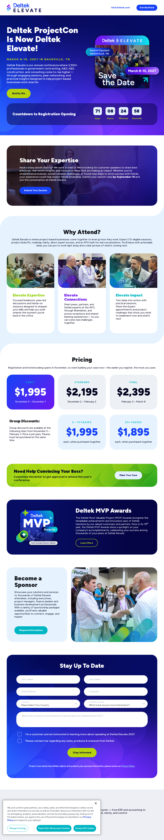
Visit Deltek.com (120, 7)
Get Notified (147, 7)
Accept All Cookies (84, 828)
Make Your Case (128, 475)
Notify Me (18, 93)
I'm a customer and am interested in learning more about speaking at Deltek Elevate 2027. (80, 734)
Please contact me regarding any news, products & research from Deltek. (70, 740)
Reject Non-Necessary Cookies (54, 828)
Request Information (31, 630)
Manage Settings (17, 828)
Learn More (86, 543)
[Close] (95, 803)
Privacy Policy (128, 766)
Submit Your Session (35, 190)
